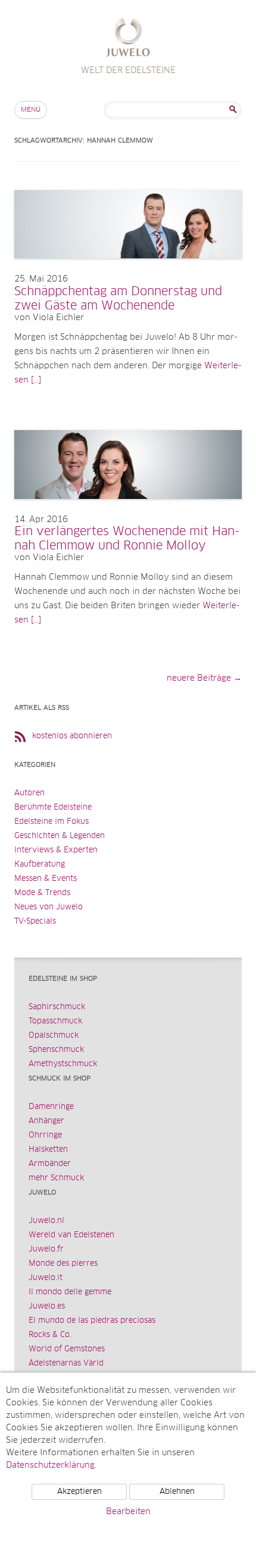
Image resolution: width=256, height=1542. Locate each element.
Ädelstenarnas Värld (66, 1363)
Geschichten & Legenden (59, 836)
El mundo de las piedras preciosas (92, 1321)
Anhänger (46, 1121)
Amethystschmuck (63, 1064)
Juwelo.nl (46, 1221)
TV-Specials (35, 921)
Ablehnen (177, 1492)
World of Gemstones (67, 1349)
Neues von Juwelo (48, 907)
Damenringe (51, 1107)
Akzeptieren (79, 1492)
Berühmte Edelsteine (53, 807)
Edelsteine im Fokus (51, 822)
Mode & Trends (42, 893)
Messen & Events (45, 879)
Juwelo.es (47, 1306)
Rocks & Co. (50, 1335)
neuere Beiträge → (204, 678)
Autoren (29, 793)
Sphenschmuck (56, 1050)
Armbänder (50, 1164)
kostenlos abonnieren (72, 736)
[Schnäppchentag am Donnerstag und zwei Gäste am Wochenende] (128, 270)
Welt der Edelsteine (128, 39)
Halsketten (48, 1150)
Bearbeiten (128, 1512)
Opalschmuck (54, 1035)
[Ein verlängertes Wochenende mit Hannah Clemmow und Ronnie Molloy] (128, 511)
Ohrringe (45, 1135)
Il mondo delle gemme (70, 1292)
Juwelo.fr (46, 1249)
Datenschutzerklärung (50, 1465)
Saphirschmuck (57, 1007)
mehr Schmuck (56, 1178)
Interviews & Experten (56, 850)
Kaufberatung (39, 864)
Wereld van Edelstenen (71, 1235)
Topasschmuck (55, 1021)
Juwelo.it (46, 1278)
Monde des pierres (63, 1264)
